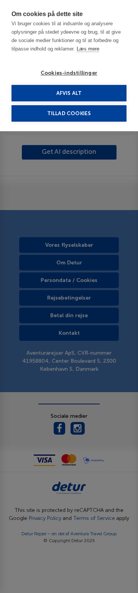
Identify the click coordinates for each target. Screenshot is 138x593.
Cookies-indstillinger (69, 73)
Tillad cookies (69, 113)
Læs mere (88, 49)
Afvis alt (69, 93)
